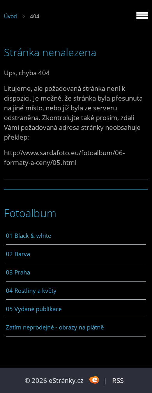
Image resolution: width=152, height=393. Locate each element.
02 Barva (18, 254)
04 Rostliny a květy (31, 290)
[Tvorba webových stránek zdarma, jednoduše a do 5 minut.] (94, 379)
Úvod (10, 16)
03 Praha (18, 272)
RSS (118, 380)
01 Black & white (28, 235)
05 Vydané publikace (34, 309)
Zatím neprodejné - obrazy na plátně (55, 327)
